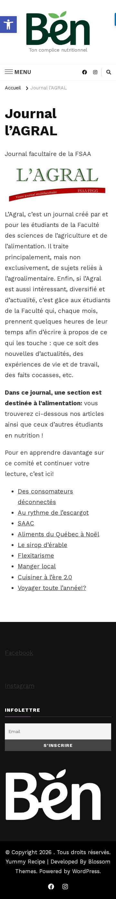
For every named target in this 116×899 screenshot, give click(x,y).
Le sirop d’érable (42, 545)
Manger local (37, 566)
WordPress (86, 871)
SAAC (26, 523)
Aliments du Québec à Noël (58, 534)
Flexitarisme (36, 555)
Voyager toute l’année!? (52, 588)
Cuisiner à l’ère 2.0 (45, 577)
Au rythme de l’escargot (53, 512)
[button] (8, 24)
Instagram (19, 685)
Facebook (19, 652)
